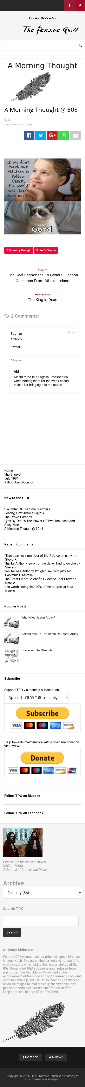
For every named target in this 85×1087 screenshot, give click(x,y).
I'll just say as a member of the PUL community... (39, 556)
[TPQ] (42, 34)
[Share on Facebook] (29, 135)
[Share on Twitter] (40, 135)
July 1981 (11, 478)
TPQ (34, 1076)
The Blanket (12, 474)
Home (8, 471)
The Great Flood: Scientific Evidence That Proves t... (41, 579)
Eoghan (16, 334)
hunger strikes (58, 964)
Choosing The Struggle (36, 650)
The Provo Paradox (18, 517)
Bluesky (34, 796)
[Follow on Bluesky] (80, 5)
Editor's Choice (46, 250)
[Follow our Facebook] (69, 5)
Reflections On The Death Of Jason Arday (49, 634)
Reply (71, 332)
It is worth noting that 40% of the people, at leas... (39, 587)
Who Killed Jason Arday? (38, 617)
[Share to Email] (75, 135)
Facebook (35, 813)
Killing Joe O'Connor (18, 482)
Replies (17, 360)
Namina (44, 1076)
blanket (50, 961)
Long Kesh (14, 961)
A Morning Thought (18, 250)
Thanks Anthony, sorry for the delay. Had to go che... (41, 563)
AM (16, 371)
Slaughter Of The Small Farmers (27, 509)
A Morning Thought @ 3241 (23, 529)
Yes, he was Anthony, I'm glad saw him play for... (38, 571)
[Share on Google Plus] (52, 135)
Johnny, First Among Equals (24, 513)
